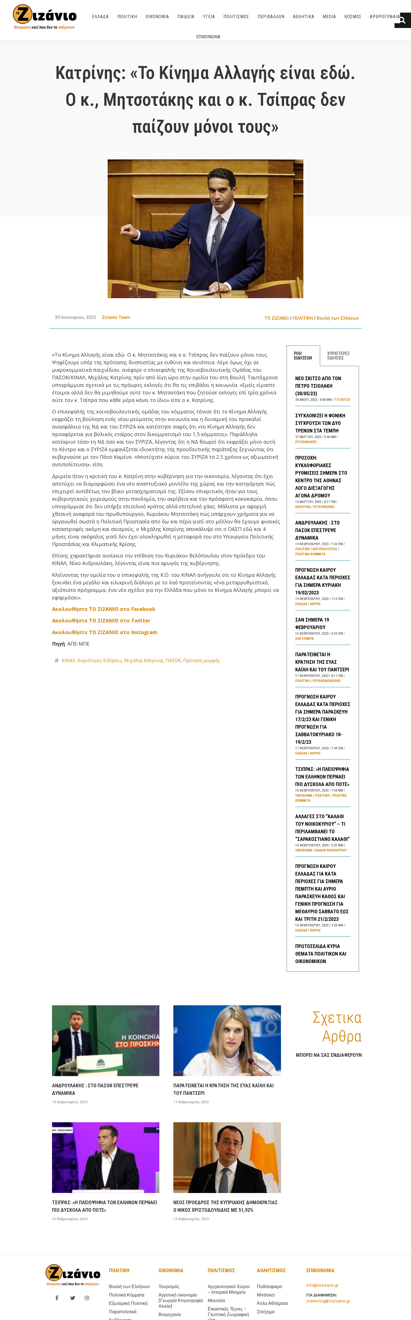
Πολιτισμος (221, 1270)
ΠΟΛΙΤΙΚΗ (127, 16)
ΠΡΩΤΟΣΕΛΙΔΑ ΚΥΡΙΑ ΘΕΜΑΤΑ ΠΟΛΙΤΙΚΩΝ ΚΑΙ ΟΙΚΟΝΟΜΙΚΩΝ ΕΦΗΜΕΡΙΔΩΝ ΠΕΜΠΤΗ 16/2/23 (320, 961)
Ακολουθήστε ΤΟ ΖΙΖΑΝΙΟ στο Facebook (103, 609)
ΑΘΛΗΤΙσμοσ (271, 1270)
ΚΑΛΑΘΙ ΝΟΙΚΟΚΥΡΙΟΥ (331, 850)
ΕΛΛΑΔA (100, 16)
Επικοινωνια (208, 36)
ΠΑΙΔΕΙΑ (186, 16)
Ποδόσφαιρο (269, 1286)
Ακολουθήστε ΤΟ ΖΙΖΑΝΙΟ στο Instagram (104, 632)
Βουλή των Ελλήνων (338, 318)
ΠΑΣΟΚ (173, 660)
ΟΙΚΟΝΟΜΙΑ (157, 16)
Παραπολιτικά (122, 1311)
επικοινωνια (320, 1270)
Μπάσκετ (266, 1295)
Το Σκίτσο (342, 400)
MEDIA (329, 16)
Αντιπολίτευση (325, 549)
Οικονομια (171, 1270)
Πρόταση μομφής (201, 660)
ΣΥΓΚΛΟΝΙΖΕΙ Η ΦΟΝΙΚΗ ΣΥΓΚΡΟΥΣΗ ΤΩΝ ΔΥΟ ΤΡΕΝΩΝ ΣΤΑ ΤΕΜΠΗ (320, 423)
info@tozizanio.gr (322, 1285)
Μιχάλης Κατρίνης (144, 660)
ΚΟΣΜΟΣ (353, 16)
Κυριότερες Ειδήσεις (99, 660)
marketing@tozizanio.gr (328, 1301)
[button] (403, 20)
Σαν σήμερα (304, 639)
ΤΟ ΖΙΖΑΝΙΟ (276, 318)
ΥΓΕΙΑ (209, 16)
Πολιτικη (119, 1270)
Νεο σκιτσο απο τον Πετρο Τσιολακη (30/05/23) (318, 385)
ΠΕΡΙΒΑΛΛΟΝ (271, 16)
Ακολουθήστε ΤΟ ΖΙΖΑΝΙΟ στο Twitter (101, 620)
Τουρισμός (169, 1286)
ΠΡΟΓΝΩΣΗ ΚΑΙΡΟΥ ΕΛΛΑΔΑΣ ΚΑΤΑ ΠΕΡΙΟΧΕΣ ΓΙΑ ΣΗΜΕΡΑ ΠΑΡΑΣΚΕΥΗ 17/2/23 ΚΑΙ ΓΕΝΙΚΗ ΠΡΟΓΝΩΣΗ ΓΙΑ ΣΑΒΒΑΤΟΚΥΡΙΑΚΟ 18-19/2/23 (322, 719)
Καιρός (315, 604)
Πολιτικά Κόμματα (310, 554)
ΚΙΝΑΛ (68, 660)
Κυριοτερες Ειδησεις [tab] (338, 356)
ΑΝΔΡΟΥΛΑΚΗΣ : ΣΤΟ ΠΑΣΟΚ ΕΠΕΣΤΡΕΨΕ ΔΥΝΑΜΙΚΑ (317, 530)
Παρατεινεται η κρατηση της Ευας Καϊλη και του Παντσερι (322, 661)
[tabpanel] (323, 669)
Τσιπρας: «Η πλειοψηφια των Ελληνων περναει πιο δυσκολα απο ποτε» (322, 776)
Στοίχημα (266, 1311)
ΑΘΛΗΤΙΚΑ (303, 16)
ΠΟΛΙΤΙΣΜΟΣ (236, 16)
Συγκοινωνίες (306, 442)
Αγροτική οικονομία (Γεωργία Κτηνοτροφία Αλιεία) (181, 1300)
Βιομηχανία (170, 1314)
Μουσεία (216, 1300)
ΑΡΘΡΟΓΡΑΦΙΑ (385, 16)
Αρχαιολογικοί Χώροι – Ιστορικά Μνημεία (229, 1289)
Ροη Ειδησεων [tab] (303, 356)
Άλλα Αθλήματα (272, 1303)
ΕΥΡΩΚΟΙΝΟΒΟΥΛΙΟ (327, 681)
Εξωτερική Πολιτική (128, 1303)
